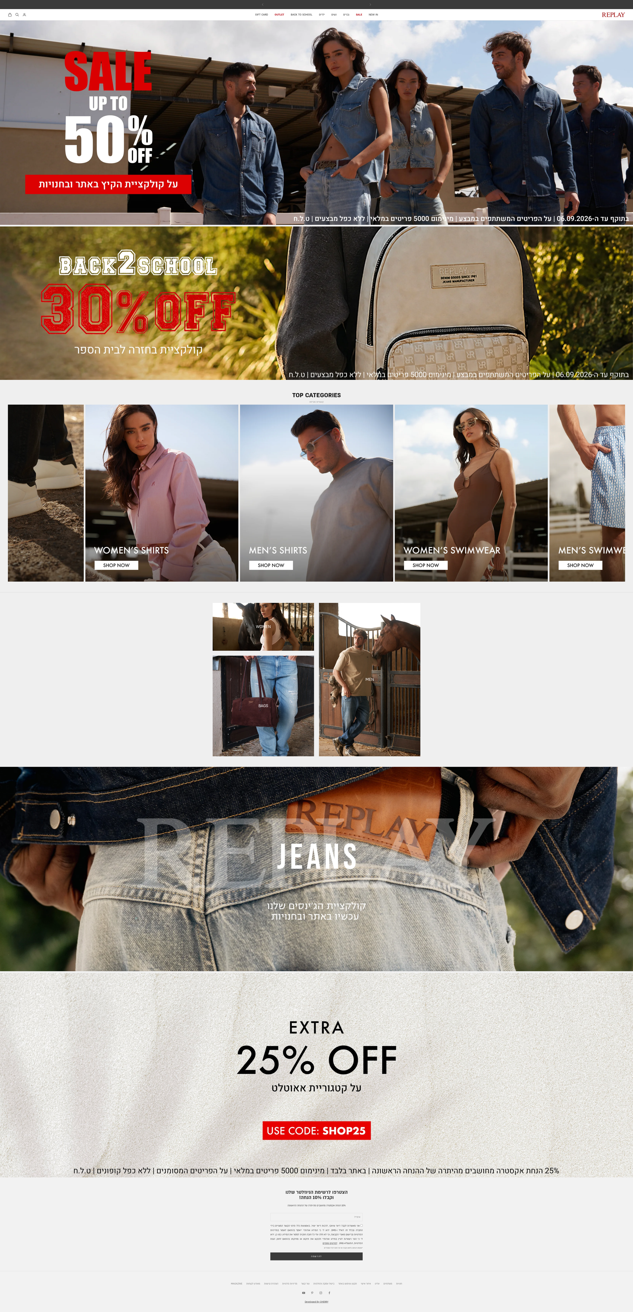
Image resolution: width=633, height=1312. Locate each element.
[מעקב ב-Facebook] (329, 1293)
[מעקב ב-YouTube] (303, 1293)
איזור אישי (366, 1283)
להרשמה (316, 1256)
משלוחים (387, 1283)
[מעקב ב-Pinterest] (312, 1293)
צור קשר (305, 1283)
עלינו (377, 1283)
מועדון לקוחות (253, 1283)
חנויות (399, 1283)
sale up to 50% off (316, 4)
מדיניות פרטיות (289, 1283)
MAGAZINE (236, 1283)
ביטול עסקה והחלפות (323, 1283)
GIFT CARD (261, 14)
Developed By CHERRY (316, 1301)
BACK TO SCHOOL (301, 14)
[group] (316, 122)
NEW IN (373, 14)
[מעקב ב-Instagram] (320, 1293)
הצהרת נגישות (271, 1283)
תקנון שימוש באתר (347, 1283)
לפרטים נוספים (330, 1243)
